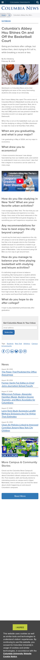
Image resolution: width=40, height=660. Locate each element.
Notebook (6, 21)
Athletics (26, 343)
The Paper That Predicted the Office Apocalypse (19, 373)
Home (4, 15)
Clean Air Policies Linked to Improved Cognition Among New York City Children (20, 427)
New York (18, 343)
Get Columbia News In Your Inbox (19, 322)
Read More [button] (20, 496)
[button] (2, 2)
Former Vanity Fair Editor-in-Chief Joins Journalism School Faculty (18, 384)
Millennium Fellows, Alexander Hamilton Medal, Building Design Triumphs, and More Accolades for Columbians (18, 398)
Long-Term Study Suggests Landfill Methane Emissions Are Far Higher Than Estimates (19, 413)
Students (10, 343)
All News (10, 15)
